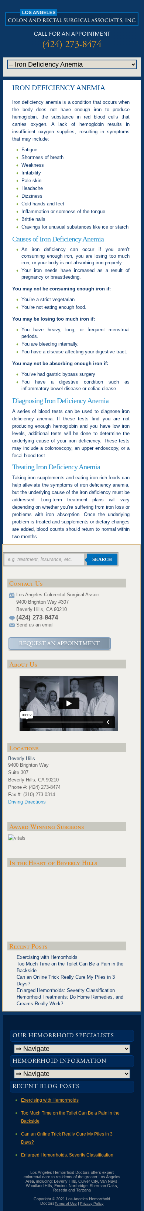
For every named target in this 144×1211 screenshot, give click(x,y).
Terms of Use (66, 1203)
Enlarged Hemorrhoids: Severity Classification (66, 990)
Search (102, 559)
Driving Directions (27, 802)
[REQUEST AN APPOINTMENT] (59, 644)
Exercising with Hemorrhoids (47, 957)
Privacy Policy (91, 1203)
